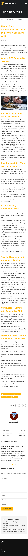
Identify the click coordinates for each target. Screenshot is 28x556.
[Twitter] (19, 405)
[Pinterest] (22, 405)
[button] (12, 464)
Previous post (6, 430)
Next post (23, 430)
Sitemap (3, 549)
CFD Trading (9, 19)
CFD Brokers (18, 19)
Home (2, 19)
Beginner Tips (5, 394)
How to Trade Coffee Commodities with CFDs (14, 531)
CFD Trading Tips (15, 394)
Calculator (3, 551)
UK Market (14, 396)
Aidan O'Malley (14, 422)
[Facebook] (16, 405)
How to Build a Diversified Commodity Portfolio (14, 529)
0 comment (4, 42)
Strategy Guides (6, 396)
